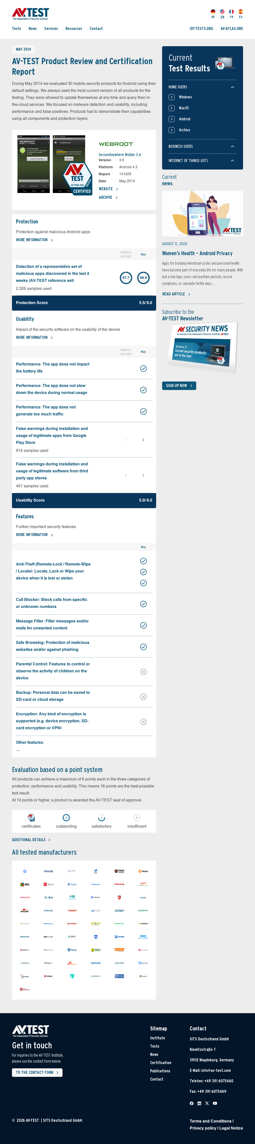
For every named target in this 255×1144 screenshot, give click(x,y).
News (33, 28)
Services (51, 28)
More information (32, 239)
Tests (16, 28)
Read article (173, 294)
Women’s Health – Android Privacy (197, 253)
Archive (105, 197)
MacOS (184, 108)
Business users (181, 146)
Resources (73, 28)
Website (106, 189)
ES (241, 17)
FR (231, 17)
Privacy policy (203, 1129)
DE (213, 17)
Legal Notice (231, 1129)
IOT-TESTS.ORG (201, 28)
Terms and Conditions (211, 1122)
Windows (185, 97)
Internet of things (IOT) (188, 160)
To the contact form (34, 1072)
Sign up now (176, 385)
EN (222, 17)
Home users (178, 87)
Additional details (29, 839)
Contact (96, 28)
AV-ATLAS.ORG (232, 28)
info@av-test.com (216, 1070)
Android (184, 119)
